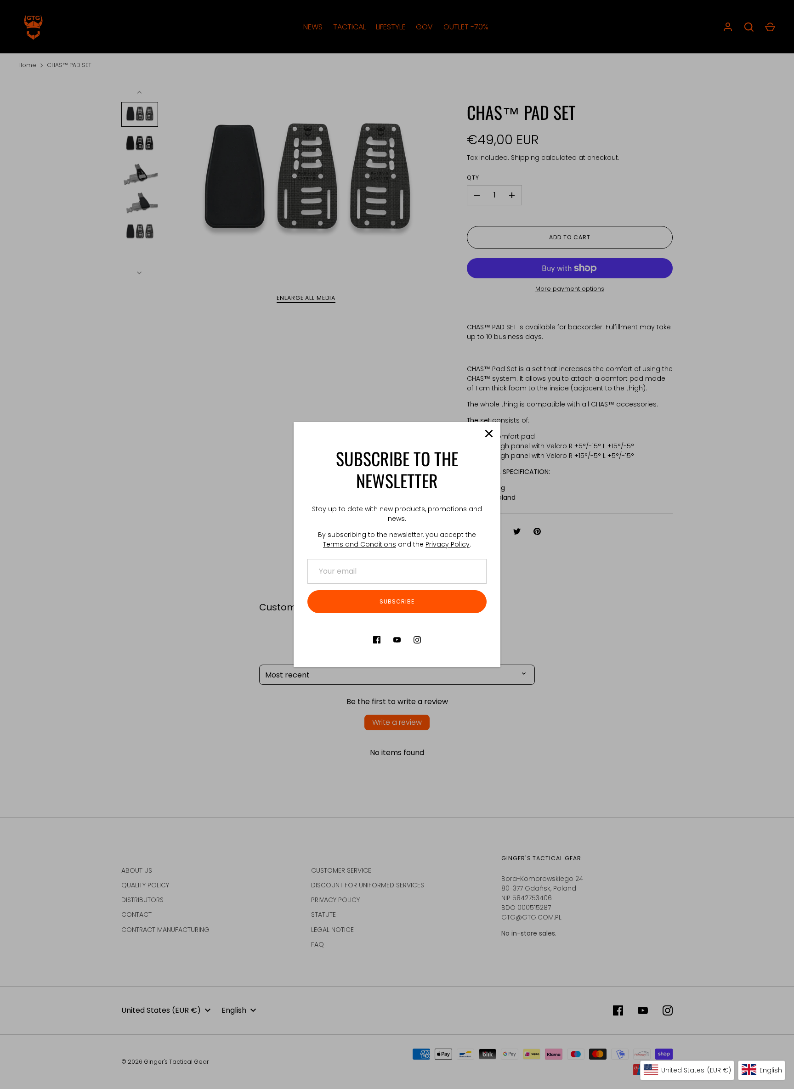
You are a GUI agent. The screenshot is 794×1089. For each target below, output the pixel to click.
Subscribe (397, 601)
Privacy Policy (447, 544)
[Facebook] (377, 640)
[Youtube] (397, 640)
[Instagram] (417, 640)
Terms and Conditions (359, 544)
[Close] (489, 433)
